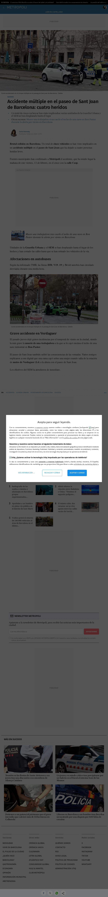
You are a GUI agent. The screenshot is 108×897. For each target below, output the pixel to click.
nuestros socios (42, 427)
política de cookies (71, 438)
